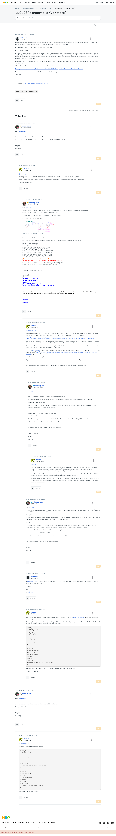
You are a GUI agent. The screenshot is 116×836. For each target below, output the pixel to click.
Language (99, 2)
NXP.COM (60, 2)
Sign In (112, 2)
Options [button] (96, 25)
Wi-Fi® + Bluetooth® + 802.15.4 (44, 8)
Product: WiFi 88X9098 (34, 83)
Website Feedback (44, 827)
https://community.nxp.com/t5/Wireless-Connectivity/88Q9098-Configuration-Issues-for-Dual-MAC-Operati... (49, 69)
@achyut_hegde (78, 617)
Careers (13, 822)
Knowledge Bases (38, 2)
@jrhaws (28, 208)
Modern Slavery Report (26, 827)
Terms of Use (10, 827)
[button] (91, 39)
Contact (34, 822)
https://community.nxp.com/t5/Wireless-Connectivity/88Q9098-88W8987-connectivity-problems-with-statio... (60, 338)
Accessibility (36, 827)
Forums (27, 2)
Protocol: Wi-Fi (45, 83)
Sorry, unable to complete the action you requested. (17, 832)
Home (17, 8)
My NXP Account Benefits (47, 822)
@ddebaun (22, 131)
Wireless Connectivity (27, 8)
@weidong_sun (24, 174)
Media (28, 822)
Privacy (4, 827)
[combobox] (64, 18)
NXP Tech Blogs (51, 2)
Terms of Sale (17, 827)
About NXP (5, 822)
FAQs (106, 2)
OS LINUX (25, 83)
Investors (21, 822)
